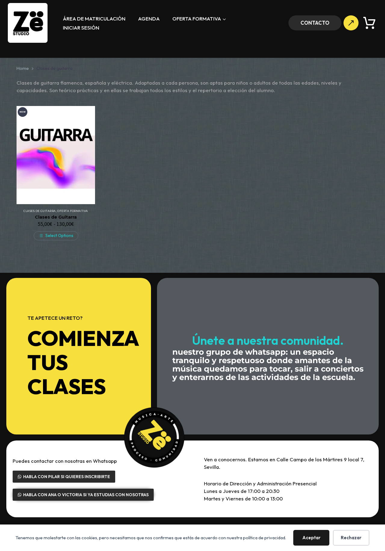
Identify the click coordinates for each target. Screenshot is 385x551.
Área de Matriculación (94, 18)
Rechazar (351, 537)
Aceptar (311, 537)
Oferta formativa (196, 18)
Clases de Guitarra (56, 217)
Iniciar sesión (81, 27)
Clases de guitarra (39, 211)
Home (23, 68)
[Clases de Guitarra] (56, 155)
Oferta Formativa (72, 211)
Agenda (149, 18)
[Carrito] (369, 23)
